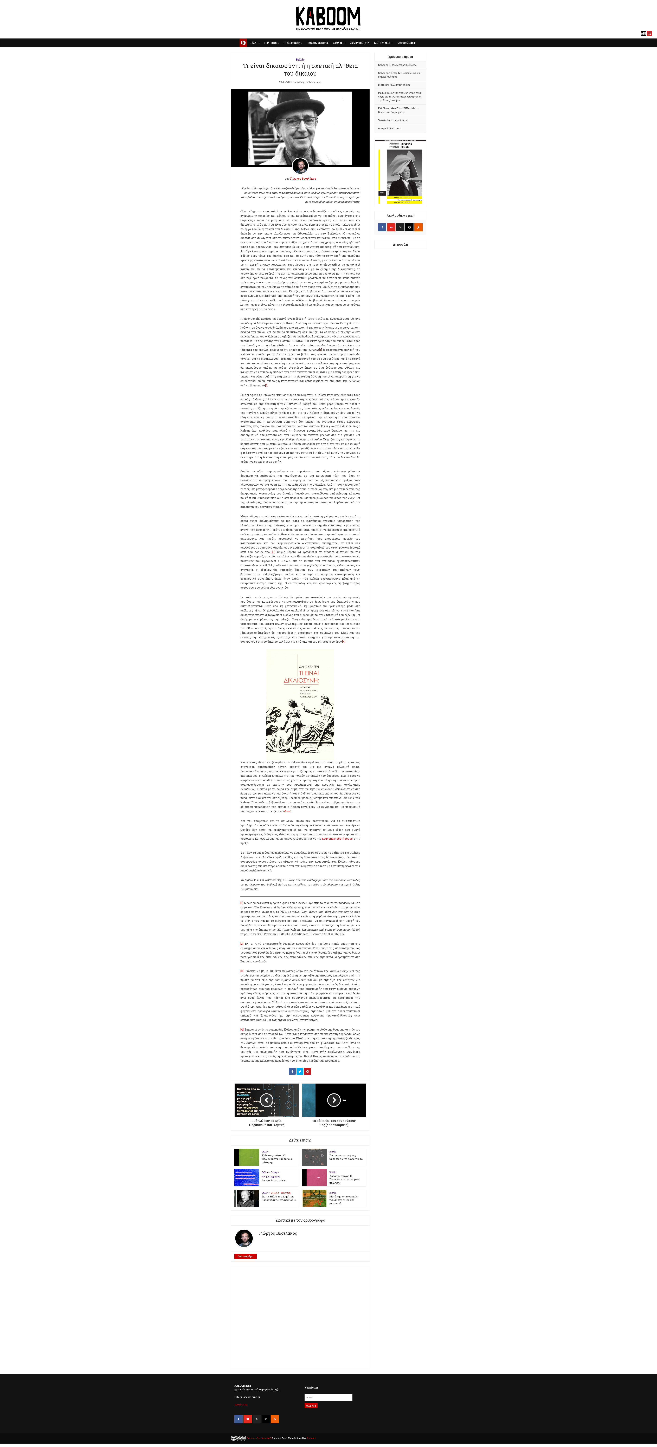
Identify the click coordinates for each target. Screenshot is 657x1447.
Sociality (311, 1438)
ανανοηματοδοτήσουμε (337, 838)
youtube (13, 33)
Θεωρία (275, 1192)
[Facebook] (382, 227)
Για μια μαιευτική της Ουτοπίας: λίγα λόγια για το (346, 1157)
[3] (273, 552)
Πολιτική (270, 42)
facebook (7, 33)
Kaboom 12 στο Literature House (397, 65)
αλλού (287, 811)
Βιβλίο (300, 59)
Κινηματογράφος (271, 1176)
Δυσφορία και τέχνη (274, 1180)
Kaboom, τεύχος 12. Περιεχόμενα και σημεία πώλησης (277, 1159)
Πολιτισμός (292, 42)
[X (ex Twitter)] (400, 227)
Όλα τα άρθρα (245, 1256)
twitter (19, 33)
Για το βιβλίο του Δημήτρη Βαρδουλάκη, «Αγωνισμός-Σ (279, 1198)
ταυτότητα (240, 1404)
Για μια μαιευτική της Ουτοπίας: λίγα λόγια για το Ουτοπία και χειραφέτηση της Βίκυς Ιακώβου (399, 96)
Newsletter (311, 1387)
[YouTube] (391, 227)
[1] (320, 349)
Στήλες (338, 42)
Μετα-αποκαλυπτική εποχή (394, 84)
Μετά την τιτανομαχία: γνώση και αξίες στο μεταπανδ (343, 1200)
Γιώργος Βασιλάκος (310, 82)
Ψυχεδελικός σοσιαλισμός (393, 120)
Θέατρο (275, 1172)
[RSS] (275, 1419)
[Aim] (418, 227)
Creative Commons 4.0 (259, 1438)
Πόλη (252, 42)
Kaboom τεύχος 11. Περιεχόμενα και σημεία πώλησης (344, 1179)
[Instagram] (409, 227)
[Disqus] (300, 1317)
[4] (343, 641)
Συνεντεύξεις (359, 42)
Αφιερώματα (406, 42)
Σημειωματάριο (317, 42)
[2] (266, 385)
